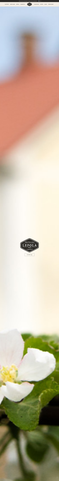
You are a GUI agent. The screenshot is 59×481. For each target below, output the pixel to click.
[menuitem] (28, 1)
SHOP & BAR (12, 4)
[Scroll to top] (57, 477)
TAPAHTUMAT (51, 4)
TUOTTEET (7, 4)
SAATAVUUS (36, 4)
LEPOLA (17, 4)
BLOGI (46, 4)
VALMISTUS (22, 4)
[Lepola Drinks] (29, 4)
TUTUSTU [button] (29, 254)
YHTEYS (41, 4)
